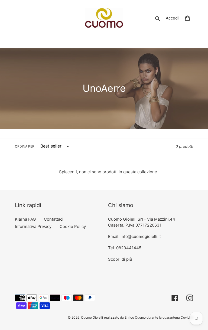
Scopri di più (120, 259)
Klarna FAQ (25, 219)
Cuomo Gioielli (92, 317)
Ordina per (24, 146)
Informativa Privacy (33, 226)
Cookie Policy (73, 226)
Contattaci (53, 219)
